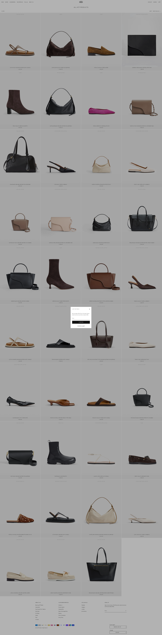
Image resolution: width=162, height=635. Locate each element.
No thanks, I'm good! (81, 325)
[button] (89, 309)
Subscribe (81, 322)
